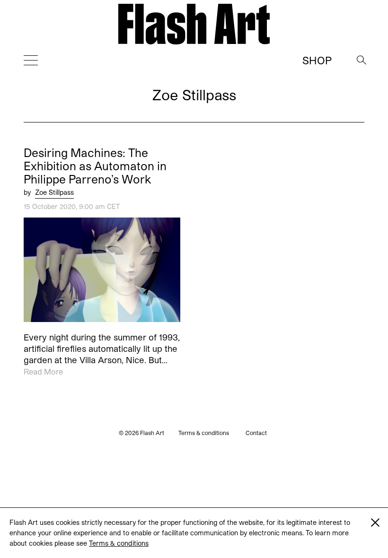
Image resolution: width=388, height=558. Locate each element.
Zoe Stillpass (54, 192)
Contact (256, 432)
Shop (317, 60)
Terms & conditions (119, 543)
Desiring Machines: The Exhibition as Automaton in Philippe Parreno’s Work (95, 166)
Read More (43, 371)
